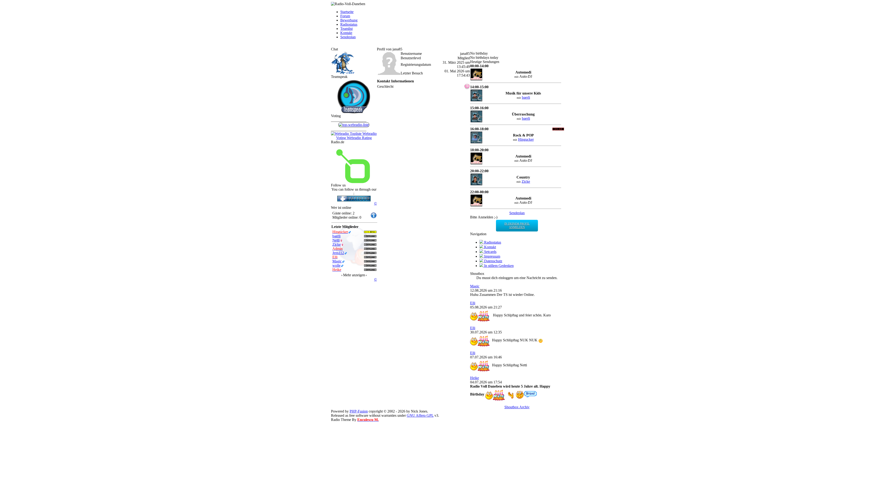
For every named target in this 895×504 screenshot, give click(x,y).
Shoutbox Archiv (517, 407)
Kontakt (346, 33)
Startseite (347, 12)
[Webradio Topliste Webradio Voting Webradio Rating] (354, 138)
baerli (526, 97)
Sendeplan (348, 37)
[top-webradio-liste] (353, 125)
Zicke (526, 181)
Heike (474, 378)
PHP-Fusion (359, 411)
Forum (345, 16)
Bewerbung (349, 20)
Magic (474, 286)
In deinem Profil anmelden (517, 225)
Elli (472, 303)
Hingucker (526, 139)
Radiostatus (348, 24)
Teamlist (346, 29)
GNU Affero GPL (420, 415)
